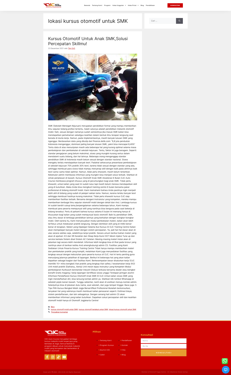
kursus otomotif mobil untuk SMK (64, 309)
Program (107, 5)
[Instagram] (52, 357)
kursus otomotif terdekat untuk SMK (93, 309)
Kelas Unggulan (118, 5)
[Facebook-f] (47, 357)
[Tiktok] (58, 357)
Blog (142, 5)
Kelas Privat (132, 5)
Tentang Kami (97, 5)
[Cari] (179, 21)
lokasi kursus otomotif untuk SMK (122, 309)
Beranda (87, 5)
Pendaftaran (150, 5)
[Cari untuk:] (162, 21)
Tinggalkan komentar (59, 312)
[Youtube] (64, 357)
